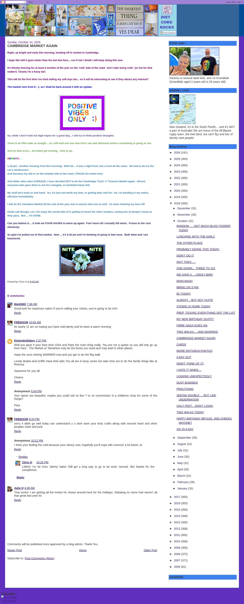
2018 (177, 203)
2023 (177, 171)
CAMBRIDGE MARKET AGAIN (32, 46)
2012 (177, 528)
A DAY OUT (184, 357)
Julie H (18, 488)
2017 (177, 496)
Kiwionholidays (24, 340)
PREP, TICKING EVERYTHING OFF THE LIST (206, 312)
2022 (177, 178)
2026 (177, 152)
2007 (177, 560)
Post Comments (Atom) (39, 558)
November (184, 214)
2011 (177, 535)
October (182, 221)
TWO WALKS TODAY (190, 412)
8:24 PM (34, 419)
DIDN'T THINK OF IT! (190, 363)
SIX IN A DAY (185, 429)
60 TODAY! (184, 293)
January (182, 488)
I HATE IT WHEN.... (189, 369)
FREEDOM (21, 322)
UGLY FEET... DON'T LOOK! (195, 405)
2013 (177, 522)
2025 (177, 158)
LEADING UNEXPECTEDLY (194, 376)
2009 (177, 547)
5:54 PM (36, 391)
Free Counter (9, 601)
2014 (177, 515)
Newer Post (14, 550)
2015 (177, 509)
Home (83, 550)
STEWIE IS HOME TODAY (193, 306)
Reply (17, 312)
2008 (177, 554)
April (180, 469)
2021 (177, 184)
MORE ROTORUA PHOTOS (194, 350)
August (182, 444)
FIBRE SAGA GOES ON (192, 325)
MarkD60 (20, 304)
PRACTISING (185, 388)
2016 (177, 503)
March (181, 475)
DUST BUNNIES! (187, 382)
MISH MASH (184, 281)
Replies (23, 456)
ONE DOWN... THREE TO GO (196, 268)
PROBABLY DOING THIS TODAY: (198, 249)
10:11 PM (37, 440)
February (183, 482)
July (180, 450)
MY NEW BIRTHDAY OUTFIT (195, 319)
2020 (177, 190)
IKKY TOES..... (186, 261)
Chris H (27, 462)
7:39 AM (32, 304)
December (184, 208)
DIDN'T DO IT (185, 255)
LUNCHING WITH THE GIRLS (196, 236)
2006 (177, 566)
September (184, 437)
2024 (177, 165)
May (180, 463)
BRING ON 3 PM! (188, 287)
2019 (177, 197)
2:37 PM (41, 340)
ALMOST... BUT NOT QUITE (195, 300)
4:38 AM (29, 488)
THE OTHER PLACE (189, 242)
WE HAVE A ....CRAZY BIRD (195, 274)
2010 (177, 541)
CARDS (181, 344)
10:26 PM (42, 462)
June (180, 456)
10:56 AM (35, 322)
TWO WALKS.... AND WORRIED (197, 331)
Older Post (150, 550)
